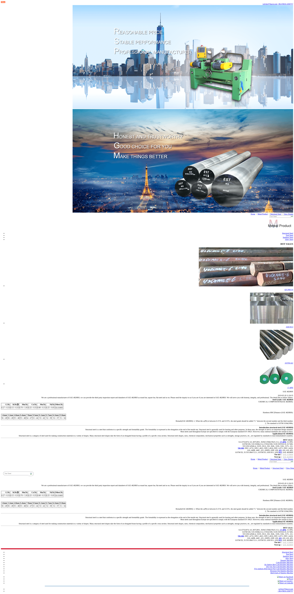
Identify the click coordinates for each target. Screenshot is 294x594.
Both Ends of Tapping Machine (281, 573)
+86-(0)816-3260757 (285, 4)
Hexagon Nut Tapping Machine (281, 571)
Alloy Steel (289, 239)
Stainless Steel (288, 237)
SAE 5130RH (288, 454)
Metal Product (263, 214)
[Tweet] (290, 579)
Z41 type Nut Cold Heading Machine (279, 567)
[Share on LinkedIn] (285, 583)
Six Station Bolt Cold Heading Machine (278, 565)
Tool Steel (289, 235)
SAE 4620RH (288, 457)
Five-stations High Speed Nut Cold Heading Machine (273, 569)
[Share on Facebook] (285, 577)
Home (253, 214)
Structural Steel (275, 214)
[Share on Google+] (285, 581)
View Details (288, 214)
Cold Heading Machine (284, 563)
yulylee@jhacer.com (270, 4)
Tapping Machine (286, 560)
